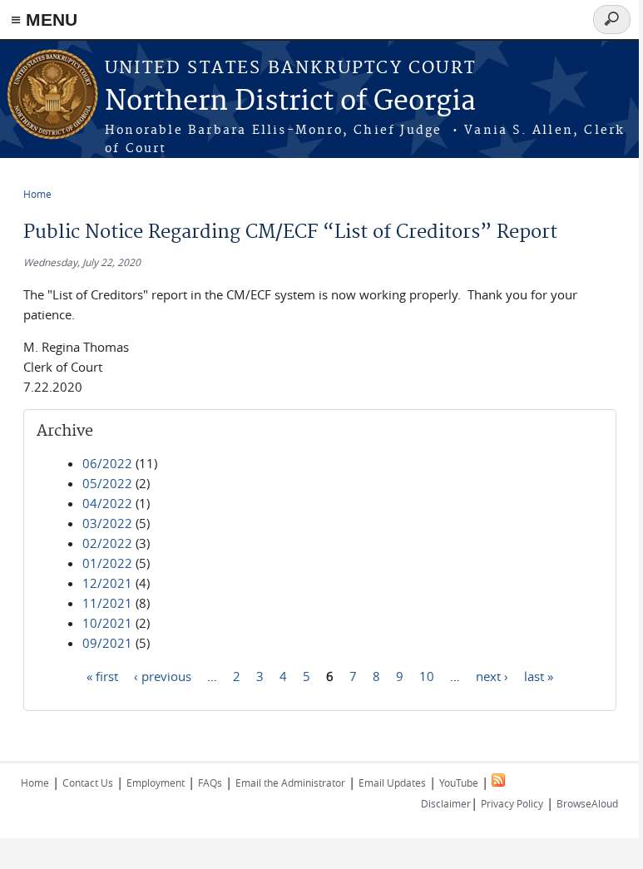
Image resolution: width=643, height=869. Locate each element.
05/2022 (107, 483)
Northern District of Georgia (290, 102)
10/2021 (107, 623)
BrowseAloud (587, 803)
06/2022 (107, 463)
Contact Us (87, 782)
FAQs (210, 782)
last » (538, 675)
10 (426, 675)
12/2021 (107, 583)
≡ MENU (44, 19)
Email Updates (392, 782)
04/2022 (107, 503)
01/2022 (107, 563)
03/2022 (107, 523)
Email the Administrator (290, 782)
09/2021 (107, 642)
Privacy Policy (512, 803)
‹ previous (162, 675)
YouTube (458, 782)
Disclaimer (446, 803)
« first (102, 675)
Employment (155, 782)
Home (37, 193)
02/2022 (107, 543)
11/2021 (107, 603)
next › (492, 675)
